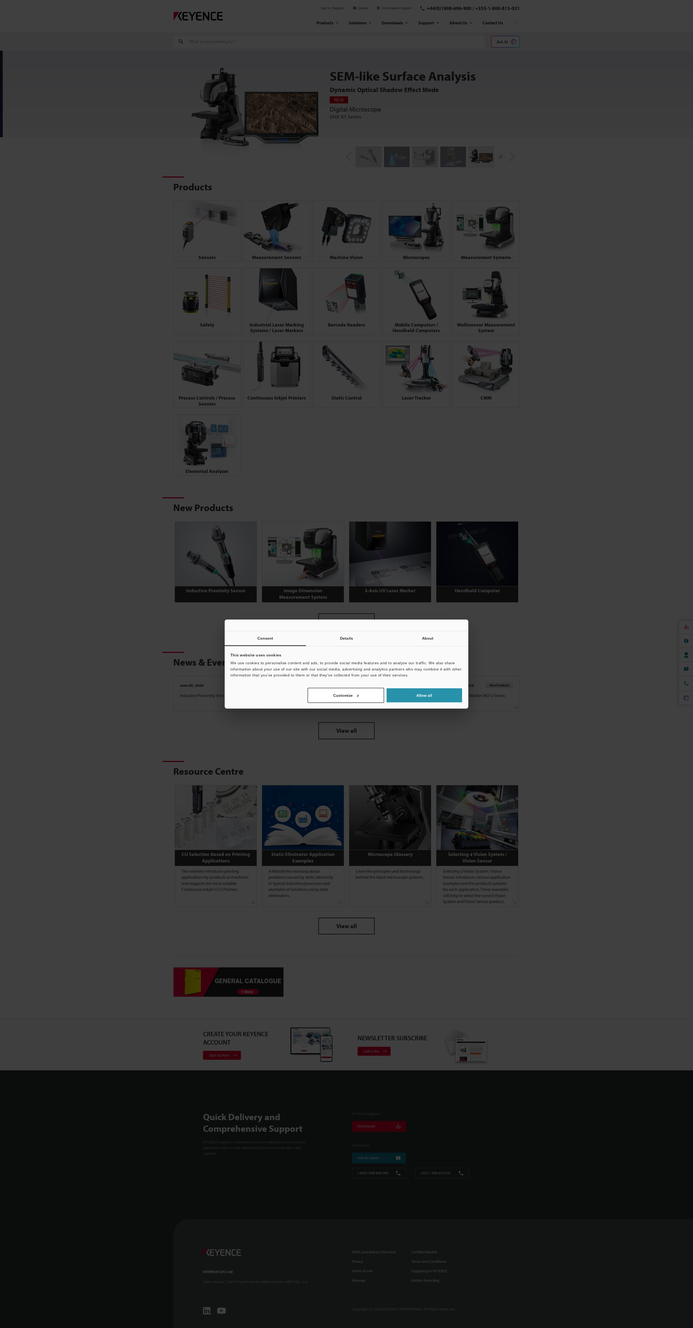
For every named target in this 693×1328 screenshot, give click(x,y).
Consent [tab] (265, 638)
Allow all (424, 695)
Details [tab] (346, 638)
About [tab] (428, 638)
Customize (343, 695)
